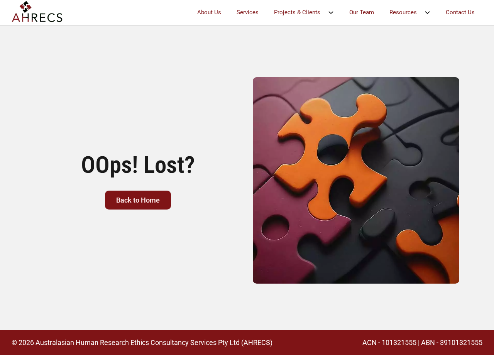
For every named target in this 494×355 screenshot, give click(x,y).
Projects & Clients (297, 12)
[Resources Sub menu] (431, 12)
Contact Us (460, 12)
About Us (209, 12)
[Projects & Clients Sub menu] (335, 12)
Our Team (361, 12)
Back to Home (138, 200)
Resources (403, 12)
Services (248, 12)
